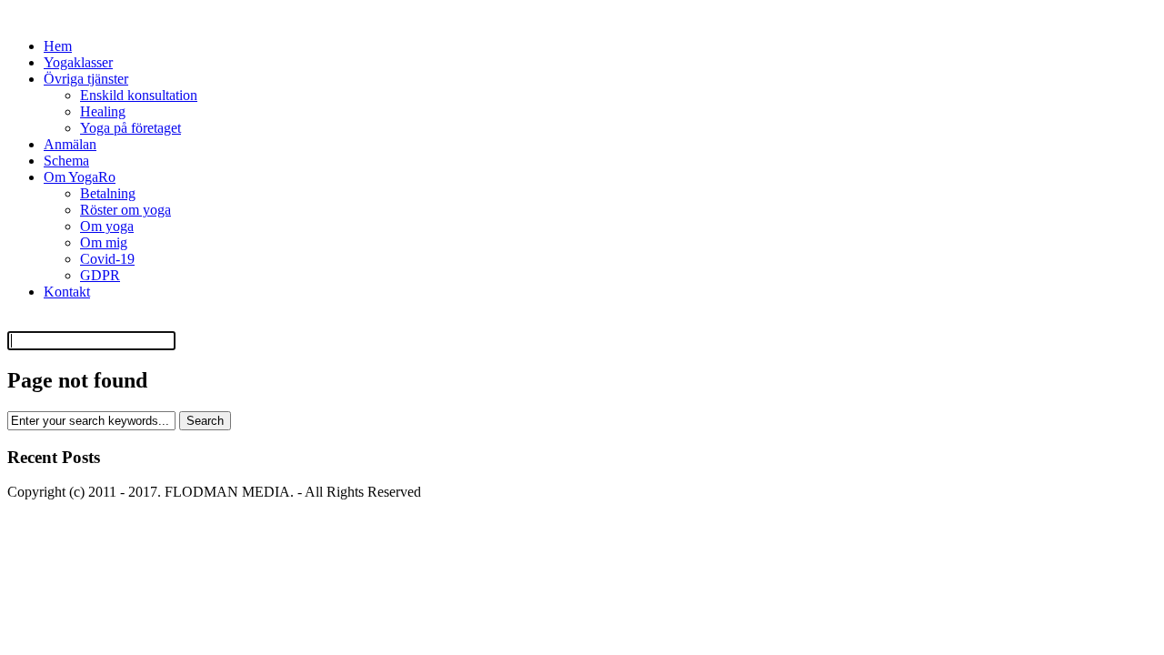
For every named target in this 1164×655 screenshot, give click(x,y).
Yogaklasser (78, 62)
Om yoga (107, 226)
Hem (58, 46)
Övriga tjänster (86, 78)
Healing (102, 111)
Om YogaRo (79, 177)
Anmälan (70, 144)
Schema (66, 160)
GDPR (100, 275)
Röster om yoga (125, 209)
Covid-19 (107, 259)
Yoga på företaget (130, 128)
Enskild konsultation (138, 95)
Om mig (103, 242)
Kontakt (67, 291)
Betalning (107, 193)
